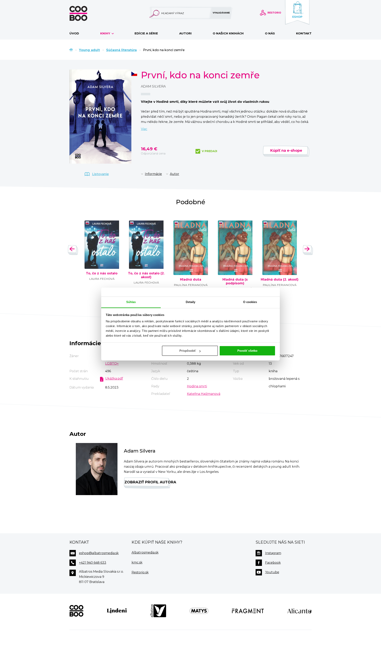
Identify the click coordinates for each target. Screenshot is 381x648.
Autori (185, 33)
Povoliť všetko (247, 350)
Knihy (105, 33)
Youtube (272, 572)
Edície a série (146, 33)
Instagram (273, 553)
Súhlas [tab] (131, 302)
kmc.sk (137, 562)
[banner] (84, 13)
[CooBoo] (76, 610)
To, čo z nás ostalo (101, 273)
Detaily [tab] (190, 302)
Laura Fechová (101, 279)
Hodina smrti (197, 386)
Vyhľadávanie (221, 13)
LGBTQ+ (112, 363)
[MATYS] (199, 610)
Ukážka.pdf (114, 378)
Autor (174, 174)
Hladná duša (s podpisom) (235, 281)
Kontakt (304, 33)
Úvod (74, 33)
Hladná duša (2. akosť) (279, 279)
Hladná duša (190, 279)
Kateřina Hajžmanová (203, 394)
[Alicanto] (299, 610)
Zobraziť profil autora (147, 482)
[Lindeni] (117, 610)
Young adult (89, 50)
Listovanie (100, 174)
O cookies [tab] (250, 302)
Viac (144, 129)
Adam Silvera (153, 86)
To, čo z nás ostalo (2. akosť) (146, 275)
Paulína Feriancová (191, 285)
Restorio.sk (140, 572)
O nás (270, 33)
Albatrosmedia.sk (145, 552)
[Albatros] (158, 610)
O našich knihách (228, 33)
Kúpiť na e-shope (286, 150)
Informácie (153, 174)
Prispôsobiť (187, 350)
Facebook (273, 562)
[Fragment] (248, 610)
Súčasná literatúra (121, 50)
